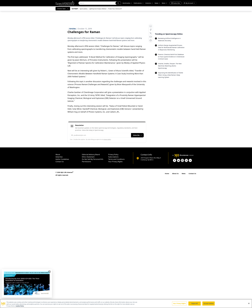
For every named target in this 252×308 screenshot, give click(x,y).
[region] (126, 303)
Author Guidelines (62, 159)
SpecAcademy (83, 9)
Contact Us (60, 161)
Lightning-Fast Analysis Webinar (98, 9)
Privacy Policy (113, 154)
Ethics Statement (88, 157)
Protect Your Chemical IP (115, 9)
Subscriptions (113, 157)
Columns (148, 3)
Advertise (59, 157)
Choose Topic (61, 9)
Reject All (194, 303)
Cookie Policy (20, 306)
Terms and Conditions (116, 159)
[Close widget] (49, 271)
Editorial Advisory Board (91, 154)
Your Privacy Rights (115, 161)
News (183, 173)
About (58, 154)
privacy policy (107, 139)
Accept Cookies (209, 303)
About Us (175, 173)
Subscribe (136, 135)
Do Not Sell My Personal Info (92, 159)
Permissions (86, 161)
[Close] (249, 303)
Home (167, 173)
